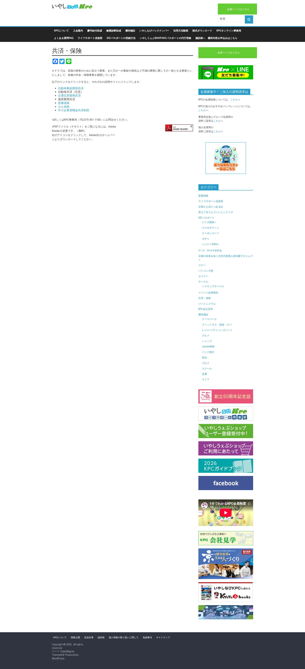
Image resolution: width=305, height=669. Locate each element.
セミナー (203, 276)
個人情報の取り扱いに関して (124, 637)
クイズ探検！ (209, 222)
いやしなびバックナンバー (154, 30)
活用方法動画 (180, 30)
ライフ (205, 379)
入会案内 (78, 30)
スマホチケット (210, 227)
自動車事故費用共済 (70, 88)
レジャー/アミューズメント (217, 330)
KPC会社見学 (205, 309)
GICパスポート (206, 217)
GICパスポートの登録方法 (121, 38)
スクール (207, 368)
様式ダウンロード (202, 30)
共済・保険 (204, 298)
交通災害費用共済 (69, 95)
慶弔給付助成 (94, 30)
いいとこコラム (207, 303)
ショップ (207, 341)
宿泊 (204, 357)
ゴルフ (205, 363)
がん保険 (63, 106)
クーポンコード (210, 233)
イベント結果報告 (208, 292)
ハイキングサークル (213, 286)
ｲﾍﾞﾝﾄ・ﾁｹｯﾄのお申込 (210, 250)
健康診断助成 (113, 30)
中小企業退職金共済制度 (73, 110)
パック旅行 (208, 352)
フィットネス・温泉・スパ (217, 324)
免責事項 (147, 637)
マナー (202, 265)
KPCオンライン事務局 (228, 30)
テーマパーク (209, 319)
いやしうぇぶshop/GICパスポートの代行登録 (165, 38)
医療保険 (63, 103)
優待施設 (130, 30)
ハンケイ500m (210, 244)
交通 (204, 374)
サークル (203, 281)
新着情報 (203, 195)
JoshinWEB (208, 346)
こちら (234, 99)
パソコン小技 (205, 270)
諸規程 (101, 637)
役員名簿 (88, 637)
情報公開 (75, 637)
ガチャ (205, 238)
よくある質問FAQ (63, 38)
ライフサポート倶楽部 (90, 38)
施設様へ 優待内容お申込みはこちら (216, 38)
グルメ (205, 335)
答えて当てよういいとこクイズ (215, 212)
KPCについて (61, 30)
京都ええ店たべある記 (210, 206)
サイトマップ (163, 637)
